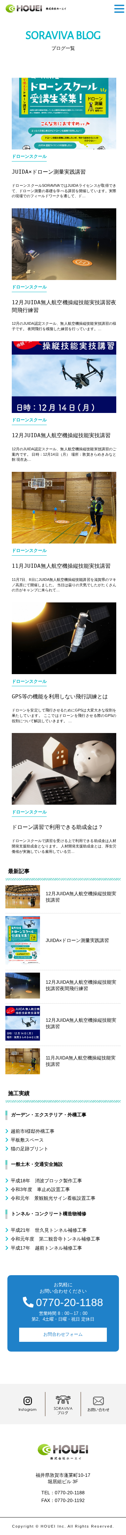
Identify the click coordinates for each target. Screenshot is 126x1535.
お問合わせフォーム (63, 1334)
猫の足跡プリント (29, 1148)
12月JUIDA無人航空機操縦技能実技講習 (61, 435)
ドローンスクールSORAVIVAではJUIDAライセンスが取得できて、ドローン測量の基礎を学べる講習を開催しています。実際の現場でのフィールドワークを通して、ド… (64, 190)
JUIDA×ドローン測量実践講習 (49, 172)
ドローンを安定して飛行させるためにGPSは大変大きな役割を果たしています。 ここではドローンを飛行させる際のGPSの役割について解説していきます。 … (64, 715)
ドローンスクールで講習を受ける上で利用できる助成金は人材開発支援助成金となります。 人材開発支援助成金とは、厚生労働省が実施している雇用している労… (64, 846)
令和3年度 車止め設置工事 (40, 1189)
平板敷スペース (27, 1140)
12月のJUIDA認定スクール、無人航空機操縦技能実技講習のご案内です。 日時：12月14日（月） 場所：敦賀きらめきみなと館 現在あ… (64, 454)
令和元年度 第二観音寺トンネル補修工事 (55, 1239)
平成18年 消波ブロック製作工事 (46, 1180)
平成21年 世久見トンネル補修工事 (49, 1230)
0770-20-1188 (69, 1302)
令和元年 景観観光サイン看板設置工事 (53, 1198)
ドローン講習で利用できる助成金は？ (57, 827)
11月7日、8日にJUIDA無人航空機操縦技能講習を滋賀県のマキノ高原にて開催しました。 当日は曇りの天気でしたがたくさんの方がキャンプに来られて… (64, 585)
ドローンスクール (29, 156)
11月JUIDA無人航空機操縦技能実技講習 (61, 566)
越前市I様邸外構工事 (32, 1131)
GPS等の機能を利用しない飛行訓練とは (60, 696)
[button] (119, 8)
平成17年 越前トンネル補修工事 (46, 1248)
